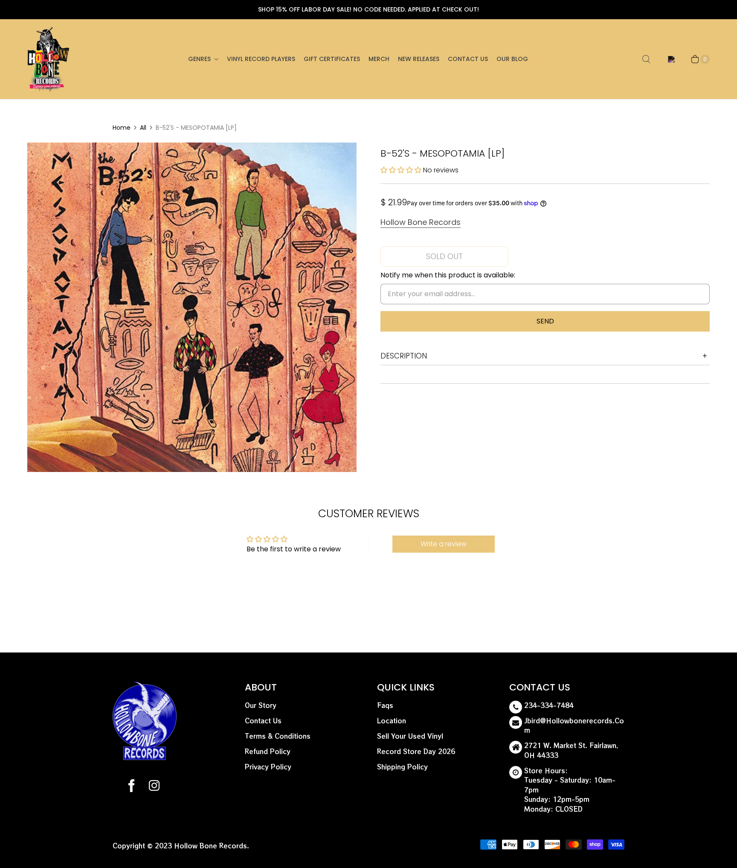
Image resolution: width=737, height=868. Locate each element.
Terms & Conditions (277, 735)
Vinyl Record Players (261, 59)
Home (122, 127)
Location (391, 720)
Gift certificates (332, 59)
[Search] (646, 59)
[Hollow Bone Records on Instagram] (153, 787)
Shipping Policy (402, 766)
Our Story (260, 705)
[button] (401, 170)
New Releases (418, 59)
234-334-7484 (549, 705)
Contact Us (468, 59)
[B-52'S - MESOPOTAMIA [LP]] (192, 307)
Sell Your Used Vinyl (410, 735)
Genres (199, 59)
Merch (378, 59)
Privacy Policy (268, 766)
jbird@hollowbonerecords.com (574, 725)
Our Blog (512, 59)
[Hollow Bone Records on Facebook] (131, 787)
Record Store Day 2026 (416, 751)
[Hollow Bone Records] (48, 59)
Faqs (385, 705)
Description (403, 356)
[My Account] (670, 59)
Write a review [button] (444, 544)
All (143, 127)
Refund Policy (267, 751)
